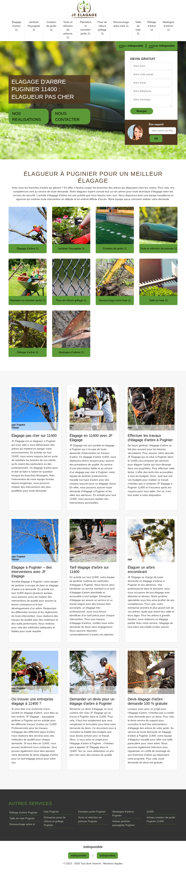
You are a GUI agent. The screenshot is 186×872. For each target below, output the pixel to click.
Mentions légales (113, 863)
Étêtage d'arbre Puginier (23, 812)
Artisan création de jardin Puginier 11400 (161, 819)
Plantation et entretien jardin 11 (85, 28)
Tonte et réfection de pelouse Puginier (90, 819)
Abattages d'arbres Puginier (123, 813)
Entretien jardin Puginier (92, 811)
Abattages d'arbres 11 (168, 26)
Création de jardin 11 (51, 26)
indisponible (135, 45)
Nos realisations (26, 116)
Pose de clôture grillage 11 (102, 28)
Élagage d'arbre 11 (16, 26)
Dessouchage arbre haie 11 (121, 24)
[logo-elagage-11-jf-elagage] (93, 9)
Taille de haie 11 (138, 28)
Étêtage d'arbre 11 (151, 26)
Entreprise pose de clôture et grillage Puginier (55, 821)
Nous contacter (67, 116)
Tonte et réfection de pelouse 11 (68, 30)
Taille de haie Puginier (22, 818)
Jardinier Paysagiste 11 (34, 26)
